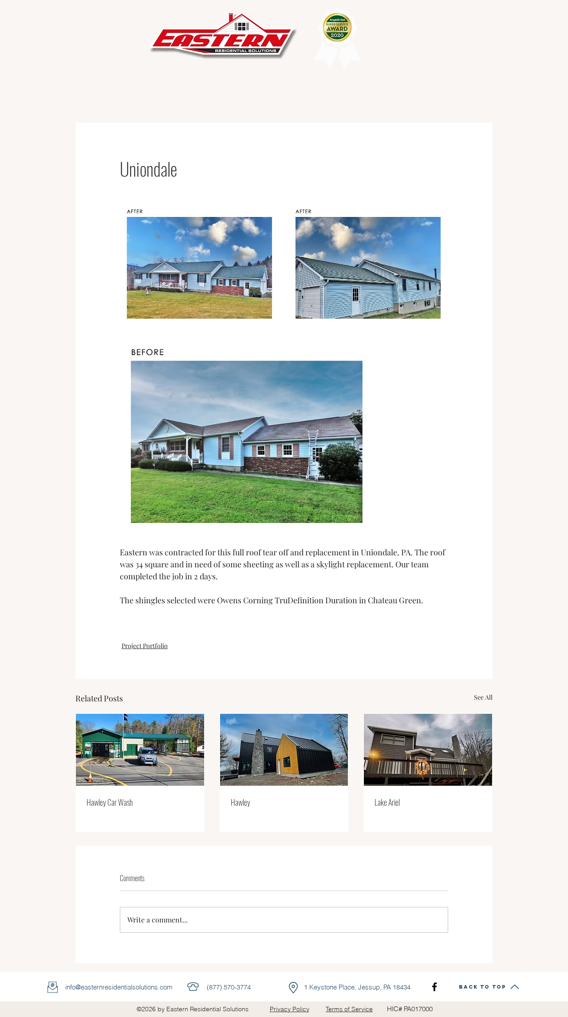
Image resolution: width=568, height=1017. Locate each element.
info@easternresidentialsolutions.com (119, 987)
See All (483, 697)
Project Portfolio (145, 645)
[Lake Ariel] (428, 750)
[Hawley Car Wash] (140, 750)
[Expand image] (200, 263)
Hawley (240, 802)
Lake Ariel (387, 802)
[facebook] (434, 987)
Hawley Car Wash (110, 802)
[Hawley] (284, 750)
